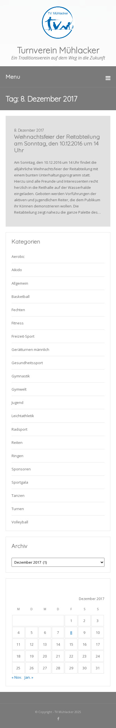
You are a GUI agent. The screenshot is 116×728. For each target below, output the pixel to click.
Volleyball (20, 522)
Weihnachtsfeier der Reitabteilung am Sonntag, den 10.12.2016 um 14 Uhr (57, 143)
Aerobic (18, 256)
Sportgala (20, 482)
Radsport (19, 429)
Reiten (17, 442)
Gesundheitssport (27, 362)
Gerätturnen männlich (30, 349)
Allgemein (20, 283)
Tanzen (18, 495)
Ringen (17, 455)
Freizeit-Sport (23, 336)
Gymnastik (21, 376)
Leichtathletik (23, 415)
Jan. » (28, 677)
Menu (13, 76)
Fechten (18, 309)
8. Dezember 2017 (29, 130)
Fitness (18, 323)
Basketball (21, 296)
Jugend (17, 402)
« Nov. (17, 677)
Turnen (18, 508)
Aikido (17, 269)
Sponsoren (21, 469)
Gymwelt (19, 389)
